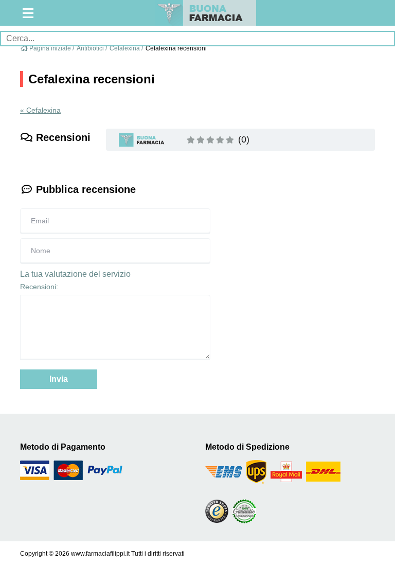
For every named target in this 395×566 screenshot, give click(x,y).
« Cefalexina (40, 110)
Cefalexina (125, 48)
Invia (58, 379)
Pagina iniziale (50, 48)
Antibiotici (90, 48)
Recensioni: (39, 286)
